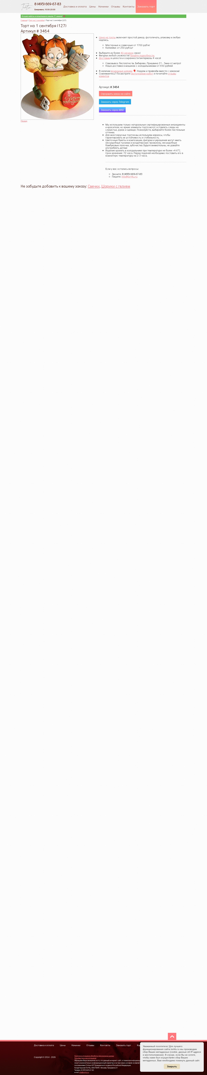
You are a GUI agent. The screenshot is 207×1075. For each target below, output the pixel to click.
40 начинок (127, 52)
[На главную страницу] (27, 6)
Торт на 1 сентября (36, 20)
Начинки (103, 6)
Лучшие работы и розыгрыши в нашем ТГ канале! (42, 16)
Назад (24, 121)
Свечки (94, 186)
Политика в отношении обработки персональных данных (94, 1056)
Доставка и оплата (75, 6)
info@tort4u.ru (129, 176)
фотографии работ (142, 73)
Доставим (104, 58)
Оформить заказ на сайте (115, 93)
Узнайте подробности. (142, 55)
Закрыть (172, 1066)
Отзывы (115, 6)
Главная (24, 20)
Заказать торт (146, 6)
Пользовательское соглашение (85, 1058)
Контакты (128, 6)
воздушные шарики (121, 71)
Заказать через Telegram (115, 101)
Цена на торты (107, 37)
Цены (92, 6)
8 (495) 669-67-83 (47, 3)
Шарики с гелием (115, 186)
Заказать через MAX (112, 109)
